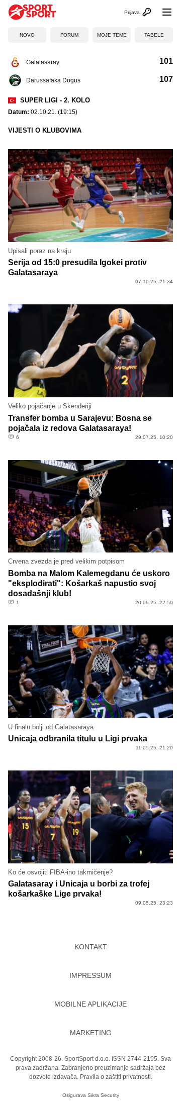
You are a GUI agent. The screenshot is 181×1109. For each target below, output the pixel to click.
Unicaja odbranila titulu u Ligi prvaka (77, 738)
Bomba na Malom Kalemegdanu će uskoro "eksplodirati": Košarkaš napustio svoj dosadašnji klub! (89, 583)
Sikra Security (103, 1095)
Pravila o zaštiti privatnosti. (116, 1076)
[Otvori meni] (162, 12)
